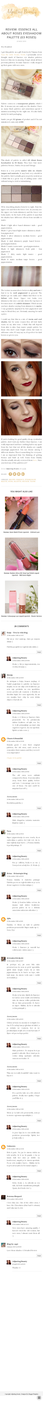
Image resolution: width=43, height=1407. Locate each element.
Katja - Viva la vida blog (17, 633)
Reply (39, 652)
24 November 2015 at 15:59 (20, 859)
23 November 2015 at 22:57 (15, 635)
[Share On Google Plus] (23, 474)
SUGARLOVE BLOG (15, 958)
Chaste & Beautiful (15, 738)
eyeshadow (30, 480)
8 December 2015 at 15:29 (15, 1199)
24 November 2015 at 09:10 (20, 771)
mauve (4, 481)
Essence (20, 480)
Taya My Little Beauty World (13, 55)
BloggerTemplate (33, 1394)
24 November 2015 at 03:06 (15, 741)
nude (10, 481)
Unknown (11, 1146)
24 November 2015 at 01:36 (15, 678)
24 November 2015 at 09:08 (21, 660)
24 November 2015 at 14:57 (15, 961)
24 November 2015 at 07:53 (15, 799)
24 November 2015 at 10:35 (15, 876)
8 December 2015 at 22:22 (20, 1224)
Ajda (9, 918)
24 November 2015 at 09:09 (21, 713)
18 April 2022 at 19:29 (18, 1264)
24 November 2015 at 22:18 (15, 1109)
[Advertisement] (21, 1364)
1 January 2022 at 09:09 (14, 1247)
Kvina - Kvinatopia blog (17, 873)
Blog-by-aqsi (12, 1244)
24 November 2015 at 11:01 (15, 921)
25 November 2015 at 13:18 (20, 1129)
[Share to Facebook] (10, 474)
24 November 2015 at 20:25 (20, 1089)
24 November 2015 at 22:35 (15, 1149)
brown (12, 480)
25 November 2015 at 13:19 (20, 1179)
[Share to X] (14, 474)
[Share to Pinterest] (19, 474)
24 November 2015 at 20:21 (15, 1069)
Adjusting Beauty (19, 658)
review (25, 481)
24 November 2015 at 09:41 (15, 834)
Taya (9, 831)
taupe (33, 481)
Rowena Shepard (14, 1196)
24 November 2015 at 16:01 (20, 991)
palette (17, 481)
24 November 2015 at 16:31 (15, 1019)
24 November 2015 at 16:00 (20, 899)
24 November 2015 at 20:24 (20, 1047)
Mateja (10, 675)
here (35, 460)
